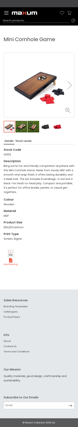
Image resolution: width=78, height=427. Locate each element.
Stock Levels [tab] (23, 141)
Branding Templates (16, 306)
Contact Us (10, 346)
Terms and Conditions (17, 351)
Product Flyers (12, 317)
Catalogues (11, 311)
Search (73, 21)
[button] (67, 110)
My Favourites (62, 13)
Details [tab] (9, 141)
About (7, 341)
